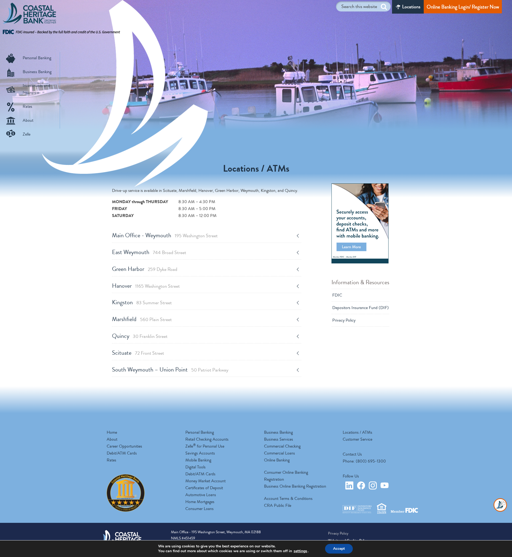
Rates (27, 106)
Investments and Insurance (36, 89)
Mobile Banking (198, 460)
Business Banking (37, 72)
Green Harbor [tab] (144, 269)
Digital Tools (195, 467)
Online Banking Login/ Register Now (463, 6)
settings (300, 551)
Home (112, 432)
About (28, 120)
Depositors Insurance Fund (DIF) (360, 308)
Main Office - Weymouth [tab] (165, 235)
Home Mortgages (199, 502)
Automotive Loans (200, 495)
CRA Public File (277, 505)
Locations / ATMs (357, 432)
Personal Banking (37, 58)
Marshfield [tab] (142, 319)
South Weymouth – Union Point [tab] (170, 369)
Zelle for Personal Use (204, 446)
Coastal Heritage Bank (29, 15)
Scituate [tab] (138, 353)
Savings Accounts (200, 453)
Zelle (26, 134)
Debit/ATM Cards (122, 453)
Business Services (278, 439)
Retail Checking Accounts (207, 439)
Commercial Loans (279, 453)
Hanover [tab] (146, 286)
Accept (339, 548)
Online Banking (277, 460)
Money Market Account (205, 481)
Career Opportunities (124, 446)
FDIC (337, 295)
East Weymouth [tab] (149, 252)
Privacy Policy (343, 320)
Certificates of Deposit (204, 488)
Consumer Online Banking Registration (286, 475)
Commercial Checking (282, 446)
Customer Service (357, 439)
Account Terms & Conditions (288, 498)
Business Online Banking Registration (295, 486)
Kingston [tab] (142, 302)
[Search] (384, 7)
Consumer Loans (199, 509)
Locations (411, 6)
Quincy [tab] (139, 336)
